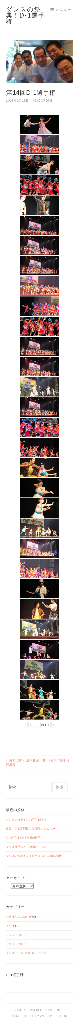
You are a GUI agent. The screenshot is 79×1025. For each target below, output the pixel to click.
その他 (10, 926)
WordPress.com (54, 1016)
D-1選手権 (15, 975)
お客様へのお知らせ (19, 916)
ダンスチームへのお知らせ (23, 953)
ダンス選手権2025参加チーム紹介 (28, 847)
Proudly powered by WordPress (39, 1010)
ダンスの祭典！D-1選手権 (25, 15)
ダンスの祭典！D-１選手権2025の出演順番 (34, 856)
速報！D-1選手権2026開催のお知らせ (30, 828)
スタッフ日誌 (14, 935)
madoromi (42, 100)
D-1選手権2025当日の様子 (23, 837)
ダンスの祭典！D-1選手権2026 (26, 819)
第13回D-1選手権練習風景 (23, 763)
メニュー (63, 9)
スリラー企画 (14, 944)
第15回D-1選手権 (58, 760)
